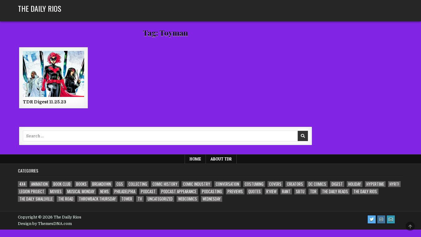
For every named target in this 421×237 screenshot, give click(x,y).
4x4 (22, 184)
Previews (235, 191)
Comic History (165, 184)
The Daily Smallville (36, 199)
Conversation (227, 184)
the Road (65, 199)
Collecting (138, 184)
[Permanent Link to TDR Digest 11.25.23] (53, 74)
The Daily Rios (39, 8)
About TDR (221, 158)
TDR (313, 191)
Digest (337, 184)
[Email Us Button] (391, 219)
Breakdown (101, 184)
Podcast (148, 191)
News (104, 191)
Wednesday (211, 199)
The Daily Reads (335, 191)
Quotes (254, 191)
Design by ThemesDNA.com (45, 224)
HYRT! (394, 184)
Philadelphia (124, 191)
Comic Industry (196, 184)
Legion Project (31, 191)
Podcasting (212, 191)
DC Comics (317, 184)
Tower (126, 199)
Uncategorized (160, 199)
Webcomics (187, 199)
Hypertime (375, 184)
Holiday (354, 184)
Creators (295, 184)
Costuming (254, 184)
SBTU (300, 191)
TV (140, 199)
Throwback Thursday (97, 199)
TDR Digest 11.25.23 (44, 101)
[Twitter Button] (372, 219)
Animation (39, 184)
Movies (56, 191)
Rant (286, 191)
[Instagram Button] (381, 219)
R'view (271, 191)
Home (195, 158)
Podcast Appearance (178, 191)
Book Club (62, 184)
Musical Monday (81, 191)
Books (81, 184)
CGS (119, 184)
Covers (275, 184)
